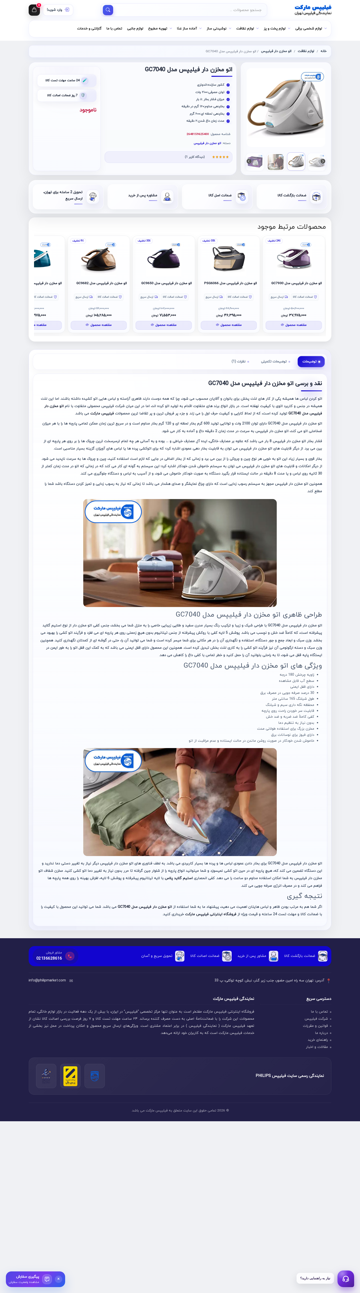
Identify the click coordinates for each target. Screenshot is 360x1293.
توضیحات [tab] (309, 361)
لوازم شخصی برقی (308, 28)
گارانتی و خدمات (89, 28)
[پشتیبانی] (345, 1278)
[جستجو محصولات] (108, 10)
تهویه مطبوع (157, 28)
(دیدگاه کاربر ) (194, 157)
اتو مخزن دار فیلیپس (276, 51)
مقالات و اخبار (317, 1047)
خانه (324, 51)
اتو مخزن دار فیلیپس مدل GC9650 (211, 283)
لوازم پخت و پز (275, 28)
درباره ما (321, 1033)
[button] (249, 161)
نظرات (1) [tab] (239, 361)
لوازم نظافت (245, 28)
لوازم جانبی (135, 28)
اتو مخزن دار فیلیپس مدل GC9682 (146, 283)
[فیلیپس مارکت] (302, 10)
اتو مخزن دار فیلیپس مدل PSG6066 (275, 283)
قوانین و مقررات (315, 1026)
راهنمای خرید (318, 1039)
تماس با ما (114, 28)
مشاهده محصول (276, 325)
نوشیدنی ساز (217, 28)
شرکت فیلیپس (316, 1018)
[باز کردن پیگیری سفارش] (47, 1279)
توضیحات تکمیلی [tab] (274, 361)
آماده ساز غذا (187, 28)
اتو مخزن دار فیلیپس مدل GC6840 (81, 283)
